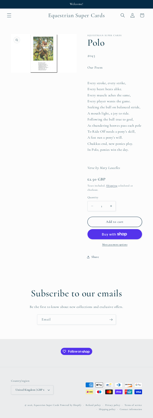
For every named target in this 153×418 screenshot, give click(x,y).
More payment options (115, 244)
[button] (9, 15)
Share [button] (95, 257)
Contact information (131, 409)
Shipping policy (107, 409)
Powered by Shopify (70, 405)
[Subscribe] (111, 319)
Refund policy (93, 405)
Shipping (111, 185)
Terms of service (133, 405)
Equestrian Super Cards (46, 405)
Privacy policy (112, 405)
